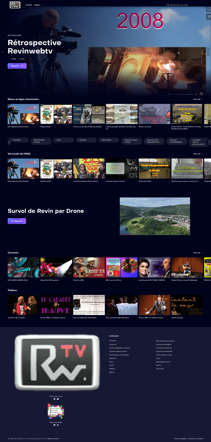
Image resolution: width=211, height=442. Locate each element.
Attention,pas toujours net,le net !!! (185, 181)
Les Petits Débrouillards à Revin (85, 181)
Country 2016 (78, 280)
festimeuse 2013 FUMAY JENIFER (152, 280)
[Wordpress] (58, 425)
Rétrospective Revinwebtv (34, 46)
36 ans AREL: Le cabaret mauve (52, 318)
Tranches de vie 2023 (16, 318)
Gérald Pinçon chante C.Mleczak (184, 280)
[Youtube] (58, 399)
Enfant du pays (177, 318)
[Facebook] (54, 399)
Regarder (15, 66)
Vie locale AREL (15, 35)
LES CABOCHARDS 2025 (18, 280)
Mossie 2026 (45, 127)
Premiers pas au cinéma (115, 181)
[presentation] (2, 51)
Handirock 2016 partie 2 (49, 280)
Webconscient (53, 439)
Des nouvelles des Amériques (84, 318)
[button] (17, 221)
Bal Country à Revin (114, 280)
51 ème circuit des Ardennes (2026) (87, 127)
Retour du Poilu (145, 127)
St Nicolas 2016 (145, 181)
